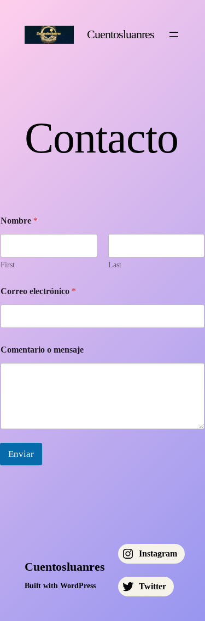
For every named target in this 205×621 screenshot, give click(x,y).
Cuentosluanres (120, 34)
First (8, 265)
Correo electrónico (38, 291)
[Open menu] (173, 34)
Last (114, 265)
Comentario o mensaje (42, 349)
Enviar (21, 454)
